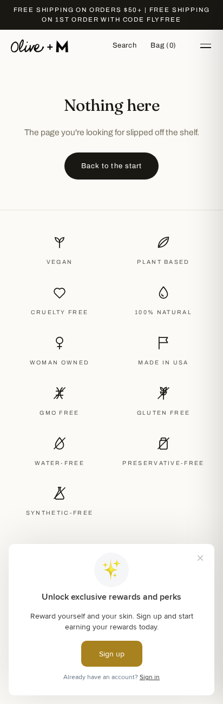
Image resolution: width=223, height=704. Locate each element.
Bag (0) (163, 45)
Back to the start (111, 166)
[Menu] (205, 46)
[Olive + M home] (39, 45)
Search (125, 45)
